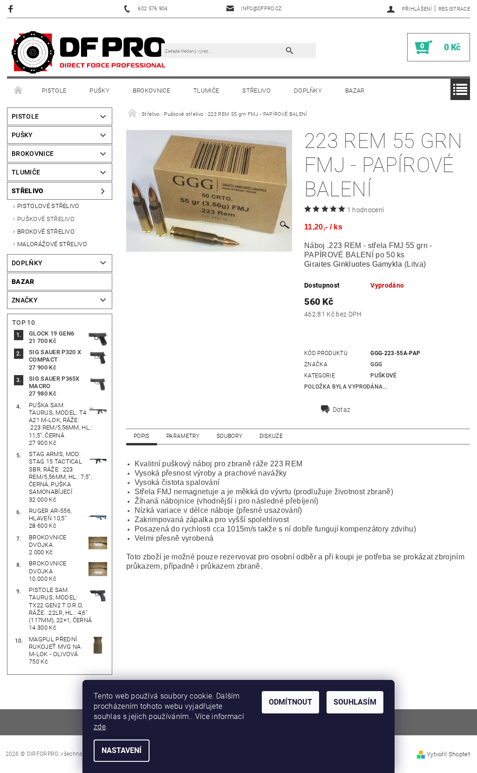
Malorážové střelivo (52, 244)
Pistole (54, 90)
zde (100, 726)
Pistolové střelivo (48, 205)
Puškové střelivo (46, 218)
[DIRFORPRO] (89, 52)
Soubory (229, 436)
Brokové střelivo (46, 231)
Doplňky (308, 90)
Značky (25, 300)
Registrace (454, 9)
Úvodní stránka (18, 91)
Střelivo (256, 90)
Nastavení (122, 750)
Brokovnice (151, 90)
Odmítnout (290, 702)
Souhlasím (355, 702)
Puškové (383, 375)
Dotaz (342, 409)
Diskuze (271, 436)
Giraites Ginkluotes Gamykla (353, 264)
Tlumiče (206, 90)
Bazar (355, 90)
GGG (376, 364)
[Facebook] (12, 9)
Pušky (99, 90)
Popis (142, 436)
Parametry (183, 436)
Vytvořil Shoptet (448, 754)
